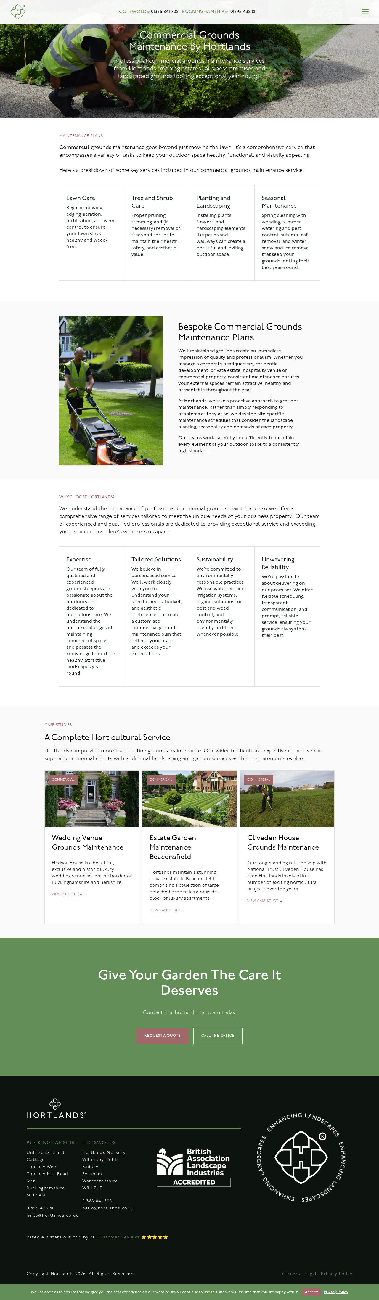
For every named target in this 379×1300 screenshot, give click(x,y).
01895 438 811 (243, 11)
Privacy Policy (336, 1274)
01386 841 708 (165, 11)
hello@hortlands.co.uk (52, 1215)
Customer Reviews (118, 1237)
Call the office (218, 1036)
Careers (291, 1274)
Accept (311, 1292)
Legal (311, 1274)
